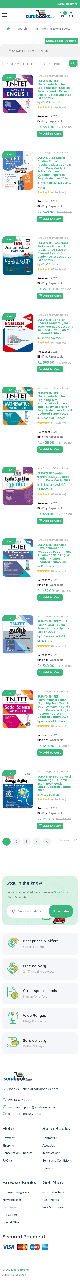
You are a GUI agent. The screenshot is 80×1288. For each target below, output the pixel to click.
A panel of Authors (53, 417)
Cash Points (50, 1199)
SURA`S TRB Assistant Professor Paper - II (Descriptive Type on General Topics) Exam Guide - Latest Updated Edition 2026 (54, 251)
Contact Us (50, 1138)
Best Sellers (10, 1207)
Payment (8, 1138)
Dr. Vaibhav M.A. (51, 337)
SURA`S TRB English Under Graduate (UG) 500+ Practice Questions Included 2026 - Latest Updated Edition (55, 326)
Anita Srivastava (51, 182)
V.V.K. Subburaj (50, 264)
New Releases (12, 1199)
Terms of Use (51, 1153)
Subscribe (61, 911)
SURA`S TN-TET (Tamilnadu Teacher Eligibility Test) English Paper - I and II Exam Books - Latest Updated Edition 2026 (54, 89)
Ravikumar (47, 566)
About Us (48, 1145)
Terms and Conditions (57, 1160)
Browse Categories (15, 1192)
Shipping (8, 1145)
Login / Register (67, 4)
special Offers (12, 1222)
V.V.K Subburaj (50, 102)
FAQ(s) (7, 1160)
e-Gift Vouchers (53, 1192)
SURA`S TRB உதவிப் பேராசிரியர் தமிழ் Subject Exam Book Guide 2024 (53, 476)
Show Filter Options (61, 41)
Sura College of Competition (52, 75)
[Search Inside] (73, 63)
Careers (47, 1168)
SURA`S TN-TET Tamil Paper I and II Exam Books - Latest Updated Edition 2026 (54, 627)
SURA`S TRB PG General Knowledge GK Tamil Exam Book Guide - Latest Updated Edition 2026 (54, 783)
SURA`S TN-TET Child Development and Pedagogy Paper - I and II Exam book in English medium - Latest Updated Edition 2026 (54, 553)
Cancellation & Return (17, 1153)
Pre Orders (10, 1214)
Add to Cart (52, 134)
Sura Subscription (54, 1207)
